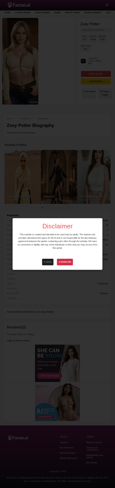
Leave (49, 262)
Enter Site (65, 262)
